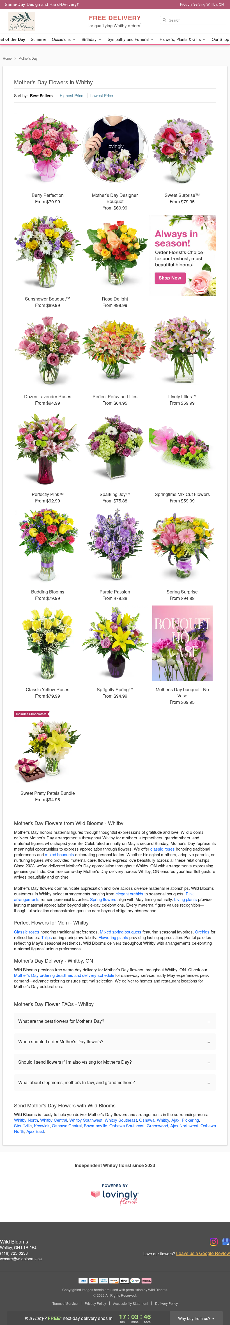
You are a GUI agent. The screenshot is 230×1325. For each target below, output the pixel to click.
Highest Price (71, 95)
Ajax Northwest (184, 1125)
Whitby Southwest (85, 1120)
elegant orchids (129, 893)
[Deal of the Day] (182, 255)
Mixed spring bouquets (120, 932)
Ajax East (35, 1131)
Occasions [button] (62, 39)
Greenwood (157, 1125)
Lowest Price (101, 95)
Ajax (175, 1120)
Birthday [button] (90, 39)
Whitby (163, 1120)
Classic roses (26, 932)
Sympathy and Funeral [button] (129, 39)
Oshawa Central (67, 1125)
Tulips (46, 937)
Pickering (190, 1120)
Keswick (42, 1125)
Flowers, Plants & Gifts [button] (181, 39)
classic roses (162, 849)
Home (7, 58)
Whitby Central (53, 1120)
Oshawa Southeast (126, 1125)
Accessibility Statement (130, 1303)
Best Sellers (41, 95)
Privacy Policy (95, 1303)
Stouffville (23, 1125)
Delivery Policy (166, 1303)
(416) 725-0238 (14, 1253)
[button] (215, 1301)
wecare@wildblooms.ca (21, 1258)
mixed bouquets (59, 854)
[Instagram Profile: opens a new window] (214, 1242)
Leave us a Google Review (203, 1253)
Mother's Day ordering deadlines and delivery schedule (64, 975)
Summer (38, 39)
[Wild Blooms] (39, 21)
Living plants (185, 899)
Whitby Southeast (121, 1120)
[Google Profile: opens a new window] (226, 1242)
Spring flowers (103, 899)
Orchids (202, 932)
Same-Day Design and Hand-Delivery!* (42, 4)
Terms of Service (65, 1303)
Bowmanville (95, 1125)
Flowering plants (113, 937)
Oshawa (147, 1120)
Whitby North (26, 1120)
